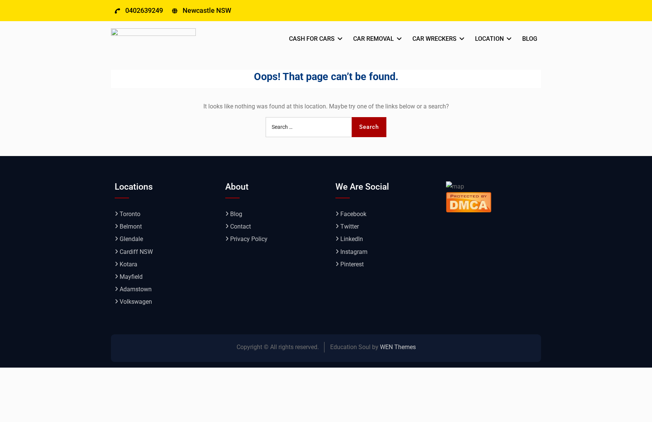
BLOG (529, 38)
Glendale (131, 239)
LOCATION (489, 38)
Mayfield (131, 276)
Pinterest (352, 264)
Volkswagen (136, 301)
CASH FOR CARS (312, 38)
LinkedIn (351, 239)
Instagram (354, 251)
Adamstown (136, 289)
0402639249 (144, 10)
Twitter (349, 226)
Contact (240, 226)
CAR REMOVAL (373, 38)
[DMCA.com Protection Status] (468, 201)
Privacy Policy (249, 239)
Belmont (131, 226)
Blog (236, 214)
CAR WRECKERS (434, 38)
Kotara (128, 264)
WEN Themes (398, 347)
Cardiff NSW (136, 251)
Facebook (353, 214)
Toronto (130, 214)
